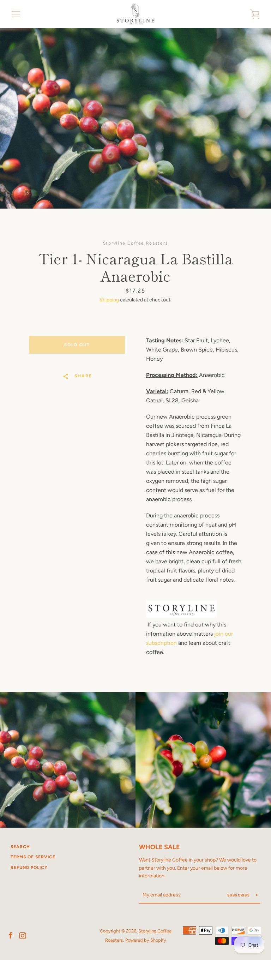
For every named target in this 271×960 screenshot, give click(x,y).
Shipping (109, 300)
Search (20, 846)
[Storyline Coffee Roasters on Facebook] (10, 935)
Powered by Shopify (145, 940)
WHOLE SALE (159, 847)
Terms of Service (33, 856)
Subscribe (239, 895)
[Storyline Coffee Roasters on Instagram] (22, 935)
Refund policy (29, 867)
